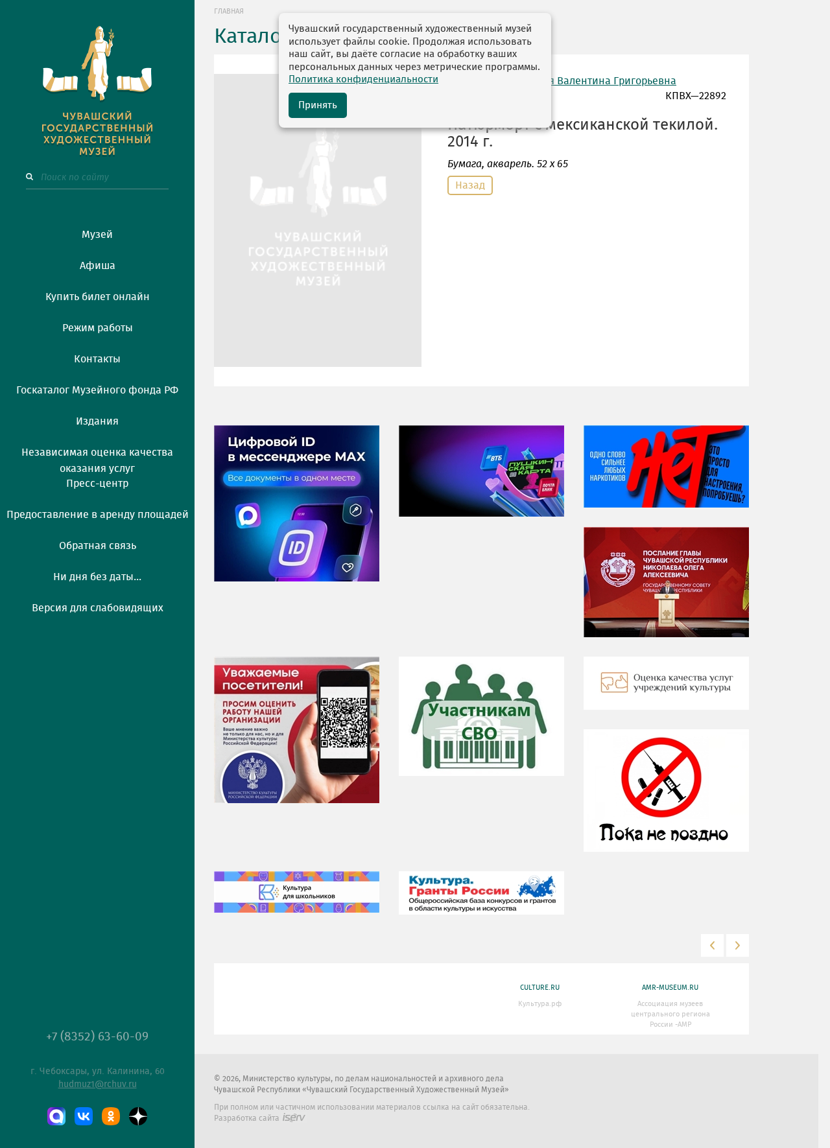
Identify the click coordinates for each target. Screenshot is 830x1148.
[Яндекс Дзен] (138, 1116)
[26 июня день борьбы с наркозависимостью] (666, 799)
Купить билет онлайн (97, 297)
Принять (317, 105)
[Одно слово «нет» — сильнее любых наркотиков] (666, 475)
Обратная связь (97, 546)
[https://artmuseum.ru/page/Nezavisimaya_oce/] (666, 692)
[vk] (84, 1116)
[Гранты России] (481, 902)
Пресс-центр (97, 483)
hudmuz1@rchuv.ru (97, 1084)
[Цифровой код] (296, 512)
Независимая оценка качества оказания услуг (97, 458)
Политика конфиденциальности (363, 79)
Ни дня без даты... (97, 577)
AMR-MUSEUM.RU (670, 987)
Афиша (97, 266)
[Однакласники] (111, 1116)
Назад (470, 185)
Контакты (97, 359)
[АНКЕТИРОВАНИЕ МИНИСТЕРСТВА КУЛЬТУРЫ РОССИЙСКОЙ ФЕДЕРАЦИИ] (296, 739)
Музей (97, 234)
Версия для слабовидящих (97, 608)
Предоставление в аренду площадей (97, 515)
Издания (97, 421)
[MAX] (56, 1116)
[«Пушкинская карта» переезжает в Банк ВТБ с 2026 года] (481, 480)
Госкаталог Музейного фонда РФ (97, 390)
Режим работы (97, 328)
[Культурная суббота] (296, 901)
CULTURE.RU (540, 987)
